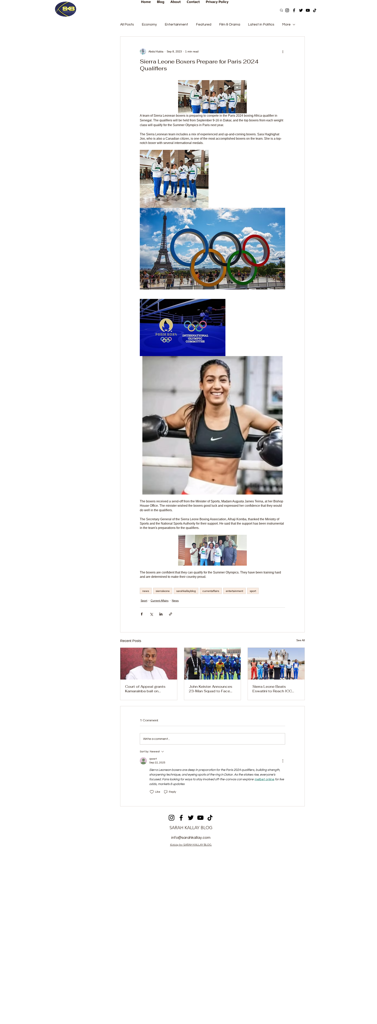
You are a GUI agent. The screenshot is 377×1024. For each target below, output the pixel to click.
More (286, 24)
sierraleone (163, 591)
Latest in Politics (261, 24)
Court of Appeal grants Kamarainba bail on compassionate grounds (146, 688)
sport (253, 591)
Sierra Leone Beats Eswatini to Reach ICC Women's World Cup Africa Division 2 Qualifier (275, 688)
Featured (203, 24)
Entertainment (176, 24)
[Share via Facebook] (142, 614)
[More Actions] (282, 760)
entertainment (234, 591)
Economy (149, 24)
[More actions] (282, 51)
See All (300, 640)
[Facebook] (294, 10)
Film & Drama (229, 24)
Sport (144, 600)
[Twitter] (300, 10)
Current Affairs (159, 600)
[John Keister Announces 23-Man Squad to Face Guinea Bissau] (212, 664)
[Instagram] (287, 10)
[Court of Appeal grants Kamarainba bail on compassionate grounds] (148, 664)
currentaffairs (210, 591)
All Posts (127, 24)
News (175, 600)
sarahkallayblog (186, 591)
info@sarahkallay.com (190, 838)
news (145, 591)
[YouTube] (307, 10)
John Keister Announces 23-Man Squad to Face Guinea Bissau (210, 688)
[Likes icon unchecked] (151, 792)
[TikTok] (314, 10)
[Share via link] (170, 614)
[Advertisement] (188, 878)
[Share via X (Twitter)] (151, 614)
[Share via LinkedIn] (161, 614)
